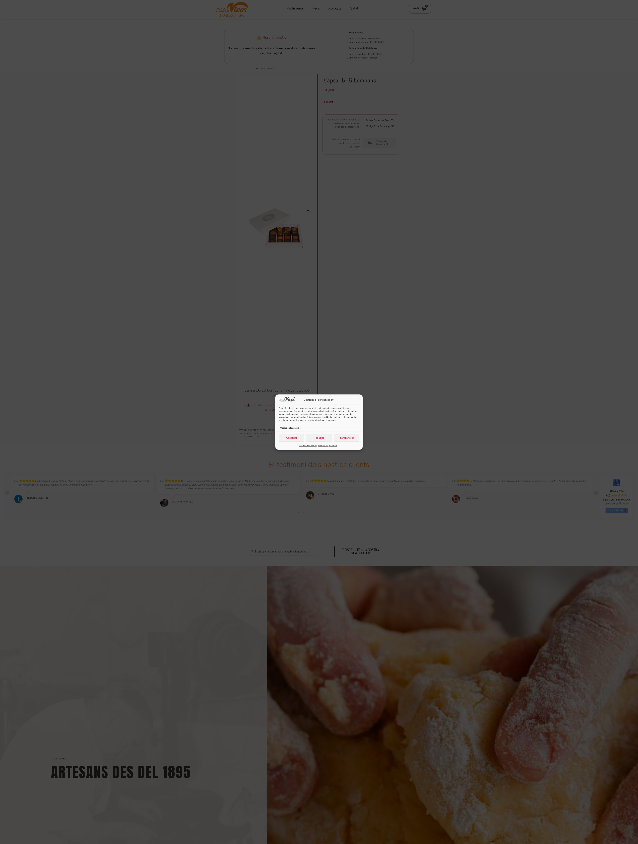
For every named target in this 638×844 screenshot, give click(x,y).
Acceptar (291, 437)
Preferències (346, 437)
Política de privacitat (327, 445)
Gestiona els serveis (289, 427)
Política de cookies (308, 445)
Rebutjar (319, 437)
